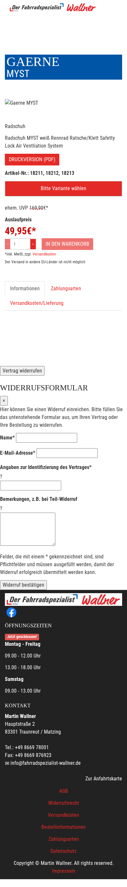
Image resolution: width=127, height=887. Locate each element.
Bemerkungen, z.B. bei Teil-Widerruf (38, 499)
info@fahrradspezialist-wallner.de (45, 763)
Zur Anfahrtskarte (103, 779)
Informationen (25, 288)
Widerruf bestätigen (23, 585)
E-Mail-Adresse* (17, 453)
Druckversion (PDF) (32, 159)
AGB (63, 791)
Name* (7, 438)
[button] (63, 188)
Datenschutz (63, 851)
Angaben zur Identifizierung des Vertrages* (46, 467)
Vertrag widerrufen (22, 371)
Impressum (63, 871)
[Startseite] (53, 7)
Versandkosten (44, 254)
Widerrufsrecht (63, 803)
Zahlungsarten (66, 288)
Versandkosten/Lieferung (37, 303)
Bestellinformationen (63, 827)
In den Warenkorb (67, 244)
